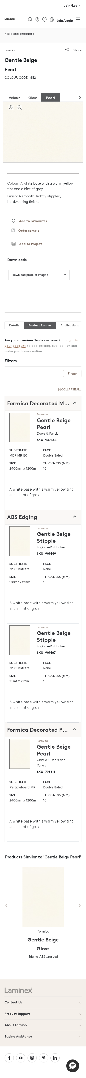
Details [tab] (14, 325)
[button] (72, 1065)
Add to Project (29, 244)
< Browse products (19, 33)
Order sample (27, 230)
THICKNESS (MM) (56, 463)
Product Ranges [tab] (39, 325)
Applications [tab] (70, 325)
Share (76, 50)
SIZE (12, 463)
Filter (72, 373)
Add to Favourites (31, 221)
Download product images (30, 275)
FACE (47, 450)
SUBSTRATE (18, 450)
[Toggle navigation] (77, 20)
